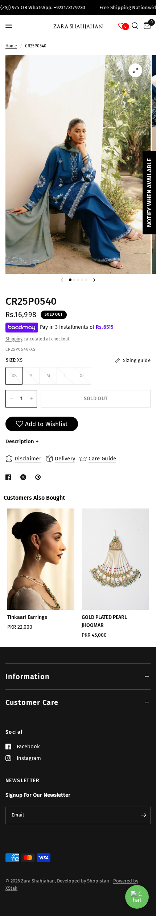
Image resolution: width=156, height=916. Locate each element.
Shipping (13, 339)
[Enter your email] (143, 815)
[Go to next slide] (140, 575)
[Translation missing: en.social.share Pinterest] (39, 477)
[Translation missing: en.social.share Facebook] (9, 477)
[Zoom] (135, 70)
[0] (146, 26)
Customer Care (31, 702)
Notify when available (149, 192)
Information (27, 676)
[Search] (135, 26)
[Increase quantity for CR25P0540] (31, 398)
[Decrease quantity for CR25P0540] (11, 398)
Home (11, 45)
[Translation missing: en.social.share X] (24, 477)
